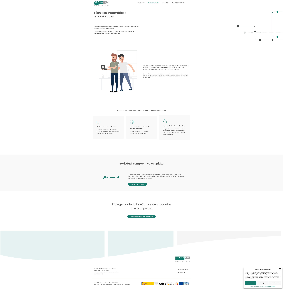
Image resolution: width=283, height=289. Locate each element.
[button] (280, 269)
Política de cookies (254, 286)
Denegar (262, 283)
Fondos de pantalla (98, 273)
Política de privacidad (265, 286)
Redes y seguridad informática (101, 270)
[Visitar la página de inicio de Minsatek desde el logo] (101, 3)
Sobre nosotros (153, 3)
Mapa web (127, 284)
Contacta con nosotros (137, 184)
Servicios (141, 3)
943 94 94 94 (181, 272)
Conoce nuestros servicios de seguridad (141, 216)
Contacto (165, 3)
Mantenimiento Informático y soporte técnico (104, 268)
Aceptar (250, 283)
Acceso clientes (179, 3)
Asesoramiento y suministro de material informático (106, 272)
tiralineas (114, 283)
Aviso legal (272, 286)
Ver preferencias (275, 283)
